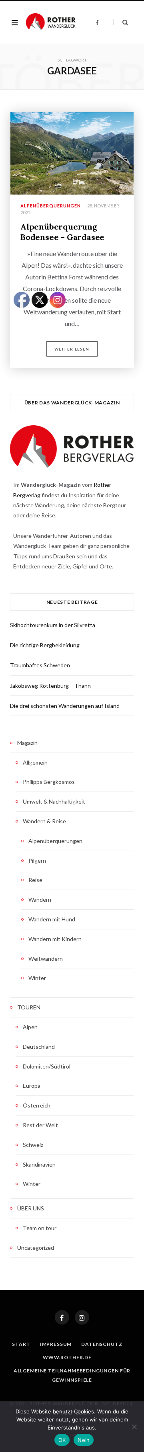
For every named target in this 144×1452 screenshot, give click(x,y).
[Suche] (120, 22)
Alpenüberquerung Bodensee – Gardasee (62, 231)
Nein (84, 1440)
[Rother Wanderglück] (51, 22)
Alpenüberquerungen (50, 205)
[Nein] (134, 1427)
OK (62, 1440)
